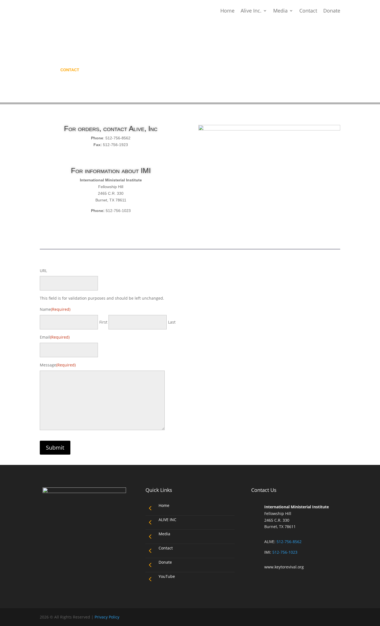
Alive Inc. (251, 10)
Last (172, 322)
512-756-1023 (284, 552)
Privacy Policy (107, 617)
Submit (55, 447)
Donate (331, 10)
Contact (308, 10)
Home (227, 10)
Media (280, 10)
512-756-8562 (289, 541)
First (103, 322)
